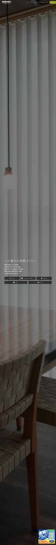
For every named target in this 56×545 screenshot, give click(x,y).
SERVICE (35, 2)
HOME (27, 2)
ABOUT (47, 2)
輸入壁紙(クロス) (41, 2)
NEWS (31, 2)
